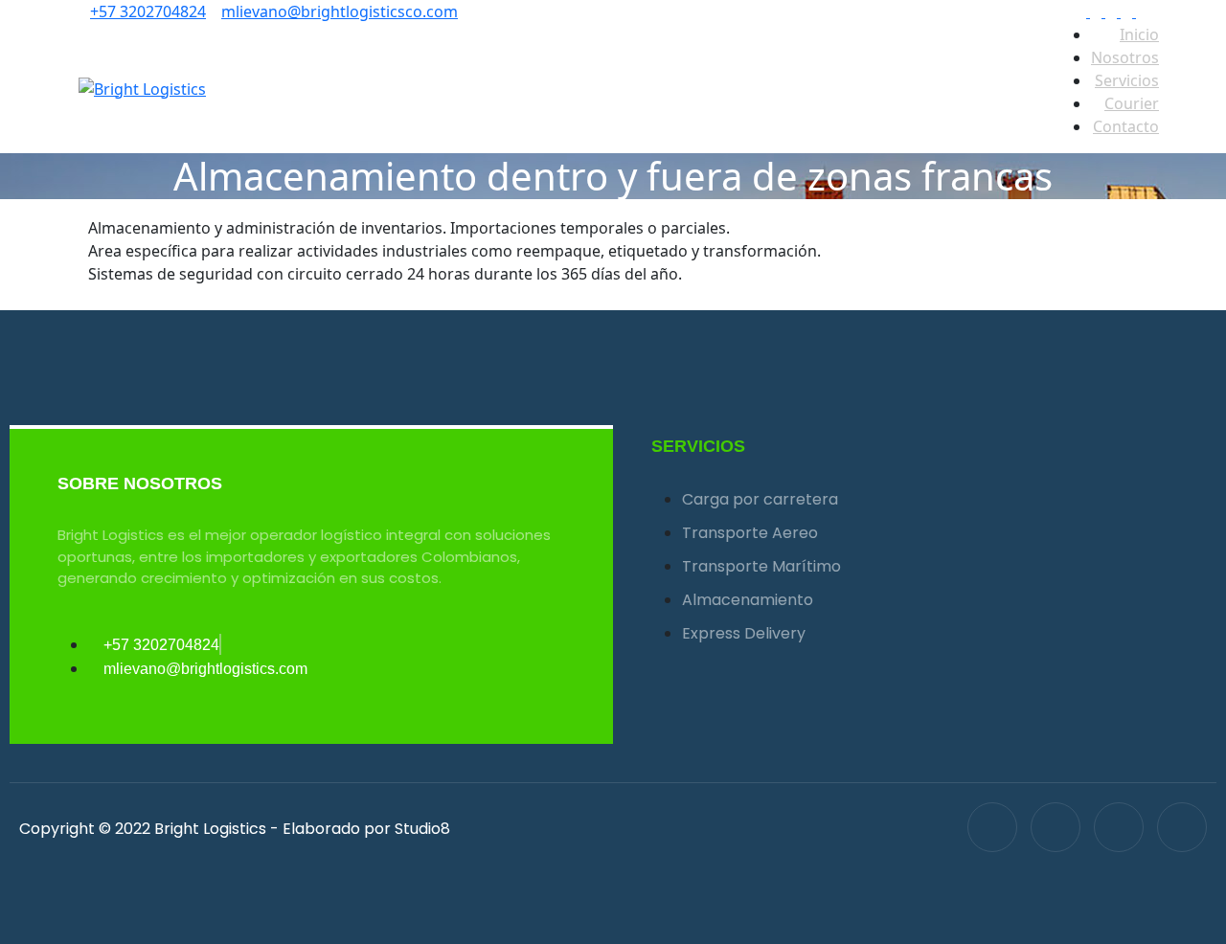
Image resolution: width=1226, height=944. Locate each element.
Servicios (1127, 80)
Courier (1131, 103)
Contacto (1126, 126)
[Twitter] (1055, 827)
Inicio (1139, 34)
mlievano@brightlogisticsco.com (339, 11)
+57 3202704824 (148, 11)
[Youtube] (1182, 827)
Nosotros (1125, 57)
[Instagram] (1119, 827)
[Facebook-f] (992, 827)
